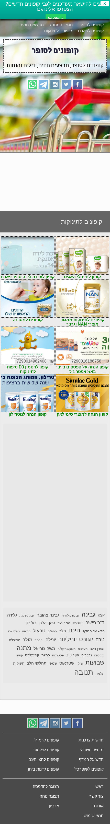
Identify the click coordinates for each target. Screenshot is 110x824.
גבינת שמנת (26, 615)
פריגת (45, 655)
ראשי (99, 786)
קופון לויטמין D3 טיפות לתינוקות (27, 369)
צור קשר (96, 796)
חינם (74, 630)
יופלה (51, 639)
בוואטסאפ (55, 18)
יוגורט (86, 639)
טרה (100, 639)
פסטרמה (58, 655)
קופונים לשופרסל (89, 769)
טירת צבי (14, 631)
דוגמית (78, 623)
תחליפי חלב (36, 663)
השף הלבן (47, 623)
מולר (27, 639)
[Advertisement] (55, 148)
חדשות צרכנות (91, 740)
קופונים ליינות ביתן (43, 769)
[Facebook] (77, 84)
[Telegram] (44, 84)
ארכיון (54, 806)
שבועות (95, 662)
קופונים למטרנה (28, 320)
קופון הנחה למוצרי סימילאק (82, 414)
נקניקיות (99, 655)
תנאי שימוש (94, 816)
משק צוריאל (44, 648)
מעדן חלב (97, 649)
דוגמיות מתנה (61, 25)
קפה (20, 655)
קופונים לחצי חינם (43, 759)
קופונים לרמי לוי (45, 740)
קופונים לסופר (92, 25)
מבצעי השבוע (92, 750)
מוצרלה (14, 640)
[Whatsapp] (32, 84)
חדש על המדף (94, 631)
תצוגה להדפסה (46, 786)
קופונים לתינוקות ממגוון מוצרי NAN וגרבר (82, 322)
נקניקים (86, 655)
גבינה (88, 614)
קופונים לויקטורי (45, 750)
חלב (62, 631)
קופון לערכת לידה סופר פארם (27, 277)
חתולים (52, 631)
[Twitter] (66, 84)
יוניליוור (68, 639)
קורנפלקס (32, 655)
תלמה (100, 673)
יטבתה (39, 640)
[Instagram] (55, 84)
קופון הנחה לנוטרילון (28, 414)
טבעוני (26, 631)
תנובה (83, 672)
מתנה (24, 647)
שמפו (53, 663)
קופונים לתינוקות (58, 31)
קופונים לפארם (91, 31)
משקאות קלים (66, 649)
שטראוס (66, 663)
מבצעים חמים (31, 25)
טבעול (39, 630)
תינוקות (19, 663)
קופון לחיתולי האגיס (82, 277)
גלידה (12, 615)
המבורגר (64, 623)
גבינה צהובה (48, 615)
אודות (99, 806)
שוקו (79, 663)
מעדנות (82, 649)
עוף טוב (72, 655)
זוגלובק (31, 623)
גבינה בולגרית (70, 615)
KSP (101, 615)
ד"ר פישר (95, 622)
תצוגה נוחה (49, 796)
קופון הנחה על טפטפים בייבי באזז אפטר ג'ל (82, 369)
